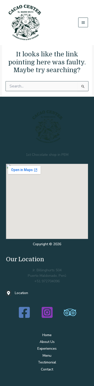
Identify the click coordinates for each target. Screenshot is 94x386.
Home (47, 335)
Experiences (47, 348)
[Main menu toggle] (83, 22)
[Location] (17, 293)
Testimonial (47, 362)
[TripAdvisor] (70, 312)
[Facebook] (24, 312)
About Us (47, 341)
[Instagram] (47, 312)
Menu (47, 355)
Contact (47, 369)
